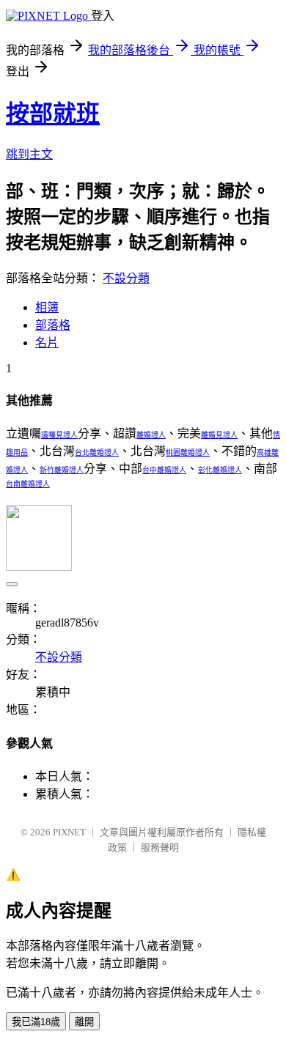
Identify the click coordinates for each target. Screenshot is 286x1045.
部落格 (52, 325)
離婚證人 (151, 435)
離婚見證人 (219, 435)
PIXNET (69, 832)
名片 (47, 342)
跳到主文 (29, 154)
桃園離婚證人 (188, 452)
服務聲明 (160, 847)
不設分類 (126, 278)
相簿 (47, 307)
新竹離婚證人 (62, 470)
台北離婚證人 (97, 452)
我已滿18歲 (36, 1021)
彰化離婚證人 (220, 470)
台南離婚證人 (28, 484)
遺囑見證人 (59, 435)
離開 (84, 1021)
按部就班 (53, 113)
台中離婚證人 (164, 470)
